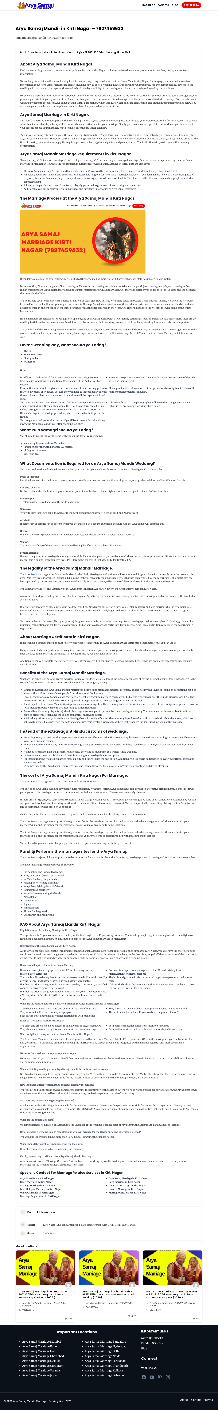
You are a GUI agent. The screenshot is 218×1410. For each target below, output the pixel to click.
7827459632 (49, 1233)
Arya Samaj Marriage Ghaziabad (43, 1356)
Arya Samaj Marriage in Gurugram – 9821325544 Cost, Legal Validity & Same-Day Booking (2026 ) (43, 1294)
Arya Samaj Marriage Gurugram (42, 1365)
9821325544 (191, 5)
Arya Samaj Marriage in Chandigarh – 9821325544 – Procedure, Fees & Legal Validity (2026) (108, 1294)
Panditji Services (152, 1343)
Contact (196, 1400)
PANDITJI (163, 5)
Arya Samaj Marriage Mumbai (41, 1341)
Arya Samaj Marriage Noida (102, 1356)
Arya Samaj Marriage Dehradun (105, 1375)
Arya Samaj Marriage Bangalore (105, 1341)
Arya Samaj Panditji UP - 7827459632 (168, 1303)
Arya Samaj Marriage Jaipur (40, 1375)
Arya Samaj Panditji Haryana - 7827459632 (43, 1303)
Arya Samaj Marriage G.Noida (41, 1361)
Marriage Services (152, 1337)
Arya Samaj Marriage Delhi (102, 1351)
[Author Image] (68, 1285)
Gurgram (26, 1305)
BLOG (175, 5)
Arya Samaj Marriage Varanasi (41, 1370)
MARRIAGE (148, 5)
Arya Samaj (31, 574)
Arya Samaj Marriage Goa (38, 1351)
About (184, 1400)
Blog (144, 1348)
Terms (209, 1400)
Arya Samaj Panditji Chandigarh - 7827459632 (109, 1303)
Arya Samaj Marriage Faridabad (105, 1361)
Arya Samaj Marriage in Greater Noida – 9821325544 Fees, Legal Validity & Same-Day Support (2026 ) (171, 1294)
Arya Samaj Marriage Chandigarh (106, 1365)
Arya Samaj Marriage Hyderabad (105, 1346)
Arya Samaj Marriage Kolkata (104, 1370)
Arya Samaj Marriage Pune (39, 1346)
